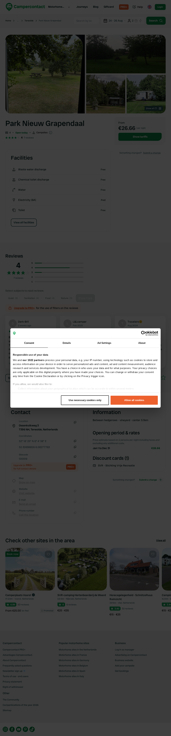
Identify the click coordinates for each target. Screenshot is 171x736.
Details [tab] (67, 342)
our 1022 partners (34, 360)
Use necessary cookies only (85, 400)
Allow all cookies (134, 400)
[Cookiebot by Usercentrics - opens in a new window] (143, 333)
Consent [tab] (29, 342)
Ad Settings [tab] (104, 342)
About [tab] (142, 342)
